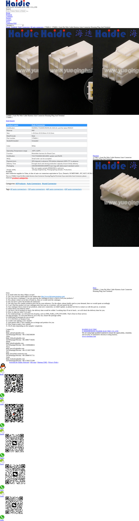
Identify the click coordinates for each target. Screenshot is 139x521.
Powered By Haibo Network (19, 362)
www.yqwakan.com (89, 336)
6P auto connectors (37, 27)
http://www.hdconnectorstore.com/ (53, 296)
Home (8, 13)
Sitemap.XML (42, 362)
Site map (33, 362)
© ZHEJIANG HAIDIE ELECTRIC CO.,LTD (100, 331)
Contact (8, 20)
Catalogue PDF (11, 23)
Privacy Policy (53, 362)
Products (9, 15)
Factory (8, 18)
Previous (96, 156)
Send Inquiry (10, 121)
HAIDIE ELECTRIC (89, 329)
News (8, 22)
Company (9, 16)
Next (94, 288)
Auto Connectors (24, 27)
